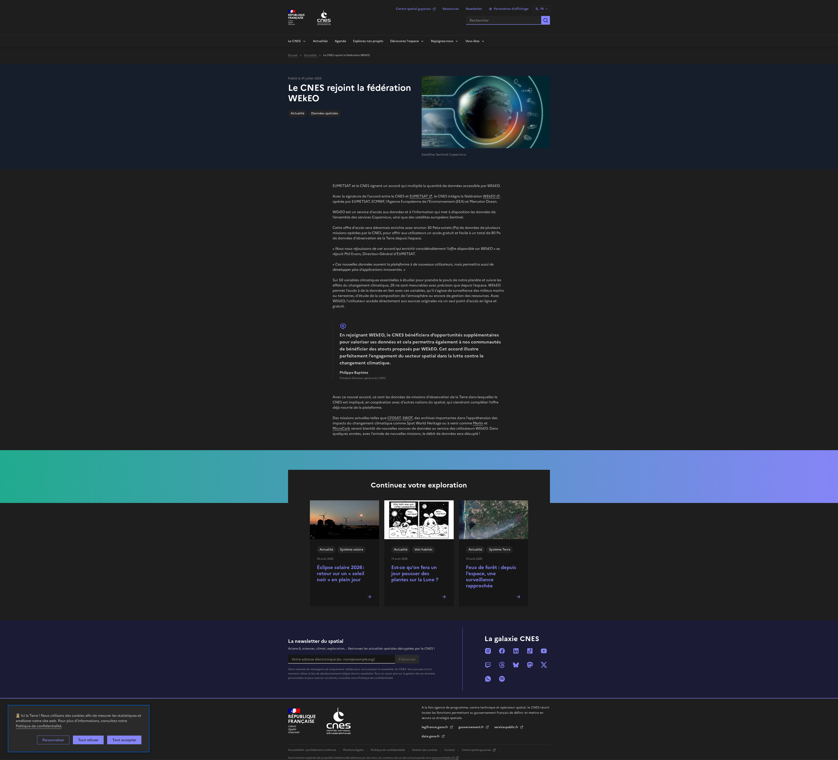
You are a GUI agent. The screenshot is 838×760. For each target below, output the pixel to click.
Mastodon (530, 665)
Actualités (320, 41)
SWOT (407, 417)
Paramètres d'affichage (511, 9)
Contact (449, 750)
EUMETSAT (419, 196)
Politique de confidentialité (38, 726)
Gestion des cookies (425, 750)
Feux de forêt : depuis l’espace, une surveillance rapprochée (491, 576)
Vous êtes (472, 41)
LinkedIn (516, 651)
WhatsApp (488, 679)
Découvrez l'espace (404, 41)
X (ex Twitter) (544, 665)
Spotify (502, 679)
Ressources (451, 9)
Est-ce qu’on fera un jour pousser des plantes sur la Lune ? (414, 573)
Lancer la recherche (545, 20)
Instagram (488, 651)
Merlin (478, 423)
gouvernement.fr (471, 727)
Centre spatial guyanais (413, 9)
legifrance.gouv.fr (435, 727)
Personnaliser (53, 740)
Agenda (340, 41)
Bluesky (516, 665)
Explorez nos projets (368, 41)
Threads (502, 665)
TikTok (530, 651)
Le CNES (294, 41)
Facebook (502, 651)
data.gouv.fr (431, 736)
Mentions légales (353, 750)
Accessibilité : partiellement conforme (312, 750)
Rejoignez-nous (442, 41)
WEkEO (489, 196)
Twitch (488, 665)
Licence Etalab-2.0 (443, 758)
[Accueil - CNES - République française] (338, 721)
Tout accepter (124, 740)
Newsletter (474, 9)
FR (542, 9)
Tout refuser (88, 740)
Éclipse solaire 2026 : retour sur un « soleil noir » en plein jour (340, 573)
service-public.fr (506, 727)
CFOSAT (394, 417)
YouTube (544, 651)
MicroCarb (341, 428)
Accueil (293, 55)
